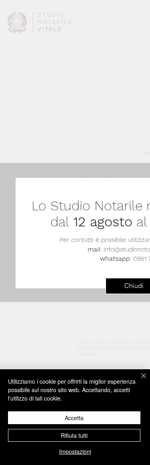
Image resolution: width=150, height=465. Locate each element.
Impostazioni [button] (75, 451)
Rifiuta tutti (74, 435)
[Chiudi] (138, 380)
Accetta (74, 418)
